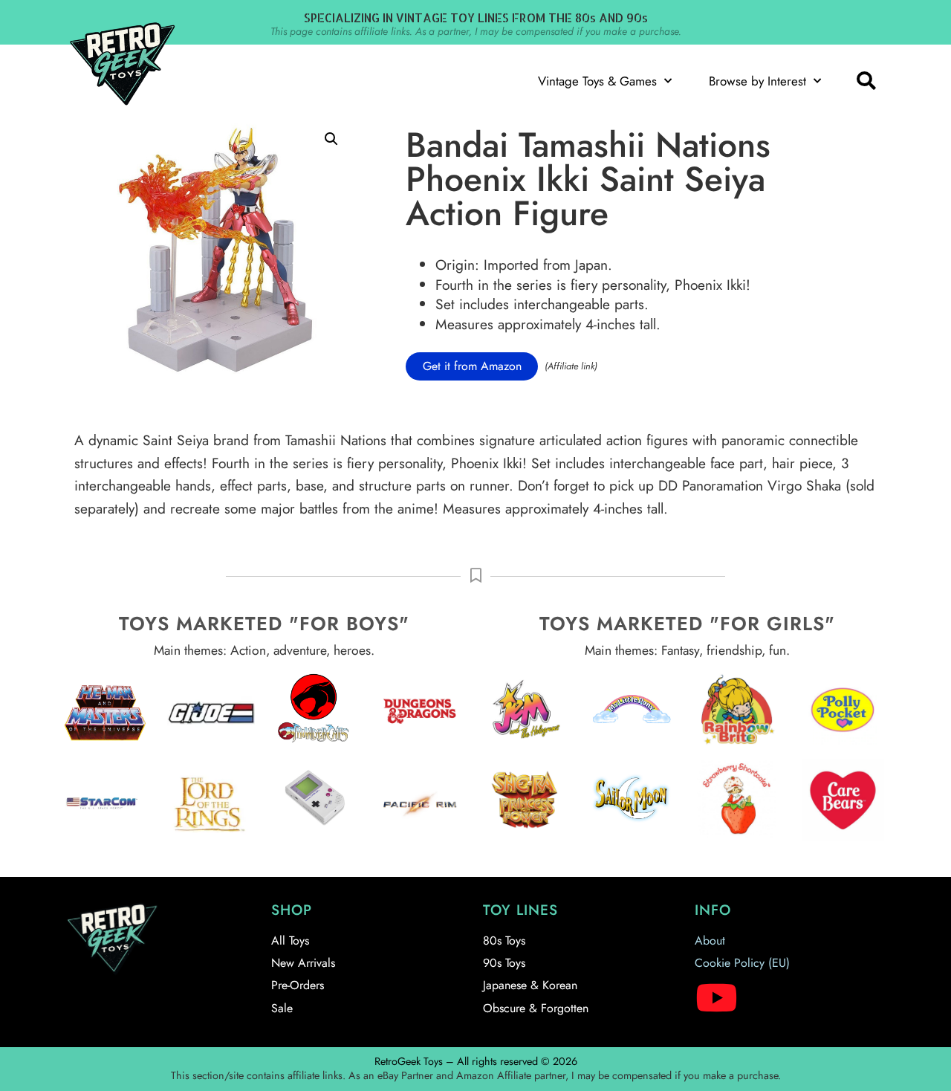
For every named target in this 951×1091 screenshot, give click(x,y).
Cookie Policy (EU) (742, 962)
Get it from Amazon (472, 366)
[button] (865, 81)
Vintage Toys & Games (597, 81)
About (710, 940)
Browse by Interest (757, 81)
